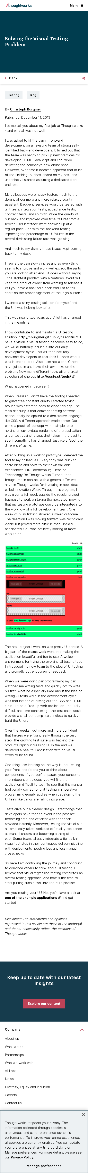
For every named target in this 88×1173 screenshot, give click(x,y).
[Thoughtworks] (19, 5)
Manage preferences (44, 1166)
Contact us (13, 1103)
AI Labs (10, 1071)
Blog (33, 95)
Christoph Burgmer (25, 109)
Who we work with (19, 1063)
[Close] (83, 1114)
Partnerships (14, 1055)
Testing (13, 95)
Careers (11, 1095)
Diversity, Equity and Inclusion (27, 1087)
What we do (14, 1047)
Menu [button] (74, 5)
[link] (44, 1003)
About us (12, 1039)
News (9, 1079)
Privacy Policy (22, 1157)
